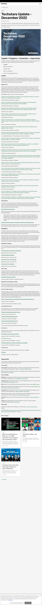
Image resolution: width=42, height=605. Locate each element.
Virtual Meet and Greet (6, 338)
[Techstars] (4, 4)
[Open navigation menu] (40, 4)
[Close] (40, 596)
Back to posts (5, 7)
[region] (21, 599)
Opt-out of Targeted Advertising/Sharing (17, 602)
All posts (4, 479)
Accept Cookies (28, 602)
